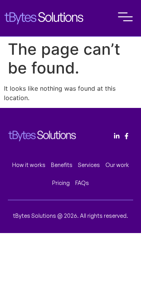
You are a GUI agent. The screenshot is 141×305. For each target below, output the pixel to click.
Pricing (61, 182)
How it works (28, 164)
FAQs (82, 182)
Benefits (61, 164)
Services (89, 164)
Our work (117, 164)
